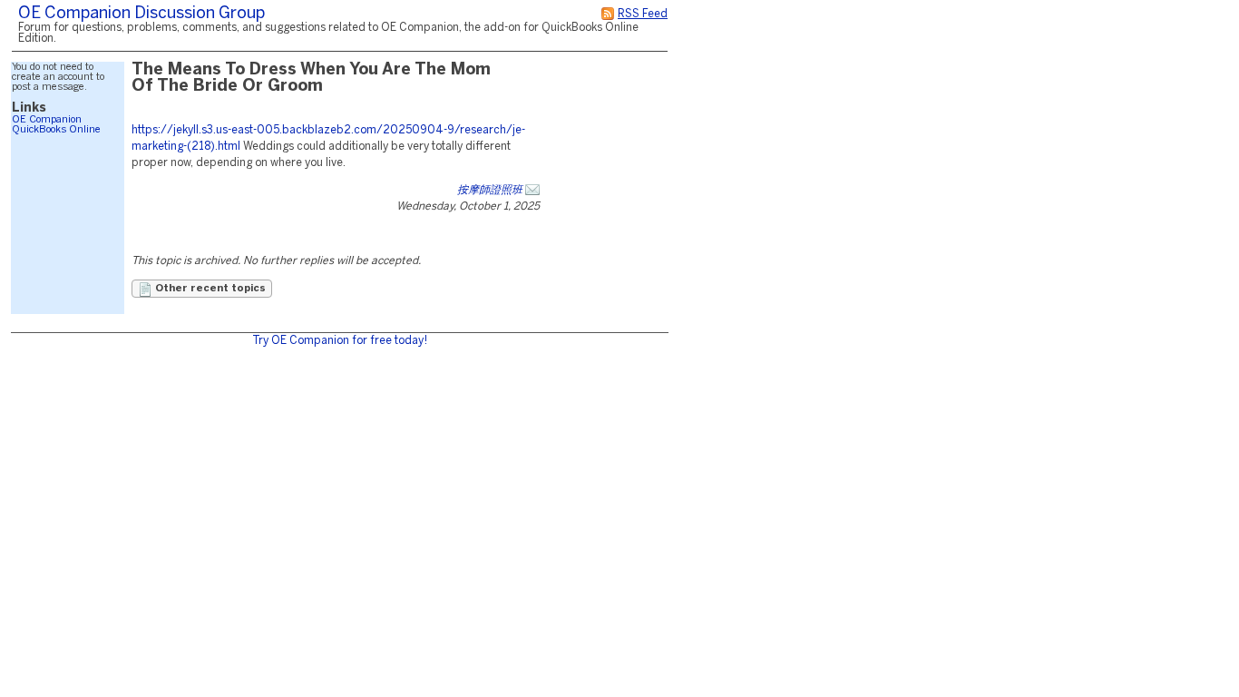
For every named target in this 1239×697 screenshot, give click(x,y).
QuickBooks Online (56, 129)
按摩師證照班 (489, 190)
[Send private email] (532, 190)
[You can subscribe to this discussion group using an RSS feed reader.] (607, 14)
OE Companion (47, 119)
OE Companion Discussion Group (141, 14)
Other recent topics (209, 288)
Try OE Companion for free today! (339, 341)
